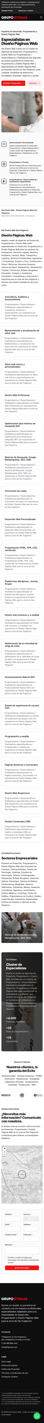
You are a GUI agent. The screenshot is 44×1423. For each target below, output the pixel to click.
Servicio (27, 1214)
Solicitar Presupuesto (12, 83)
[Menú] (41, 17)
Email (8, 1224)
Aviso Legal (6, 1361)
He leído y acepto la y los (23, 1259)
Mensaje (9, 1245)
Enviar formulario (22, 1268)
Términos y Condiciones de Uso (14, 1373)
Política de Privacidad (10, 1369)
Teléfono (27, 1224)
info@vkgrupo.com (9, 1347)
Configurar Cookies (9, 1377)
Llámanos (33, 83)
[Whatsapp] (36, 1416)
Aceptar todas (7, 11)
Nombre (9, 1214)
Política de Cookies (9, 1365)
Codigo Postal (11, 1235)
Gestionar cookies (25, 11)
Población (28, 1235)
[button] (22, 1174)
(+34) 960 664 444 (9, 1343)
